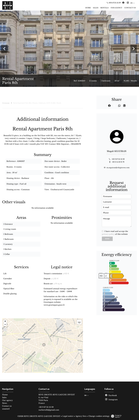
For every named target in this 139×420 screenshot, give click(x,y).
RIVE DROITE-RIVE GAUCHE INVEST (57, 395)
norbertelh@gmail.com (49, 410)
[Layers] (79, 322)
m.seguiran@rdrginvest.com (118, 168)
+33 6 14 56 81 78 (118, 162)
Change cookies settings (98, 416)
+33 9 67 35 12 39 (118, 159)
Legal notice (67, 416)
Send (107, 239)
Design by (118, 416)
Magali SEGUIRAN (116, 151)
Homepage (6, 103)
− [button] (5, 324)
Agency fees (80, 416)
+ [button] (5, 321)
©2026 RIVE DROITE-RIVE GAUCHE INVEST (38, 416)
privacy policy (108, 234)
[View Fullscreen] (5, 329)
